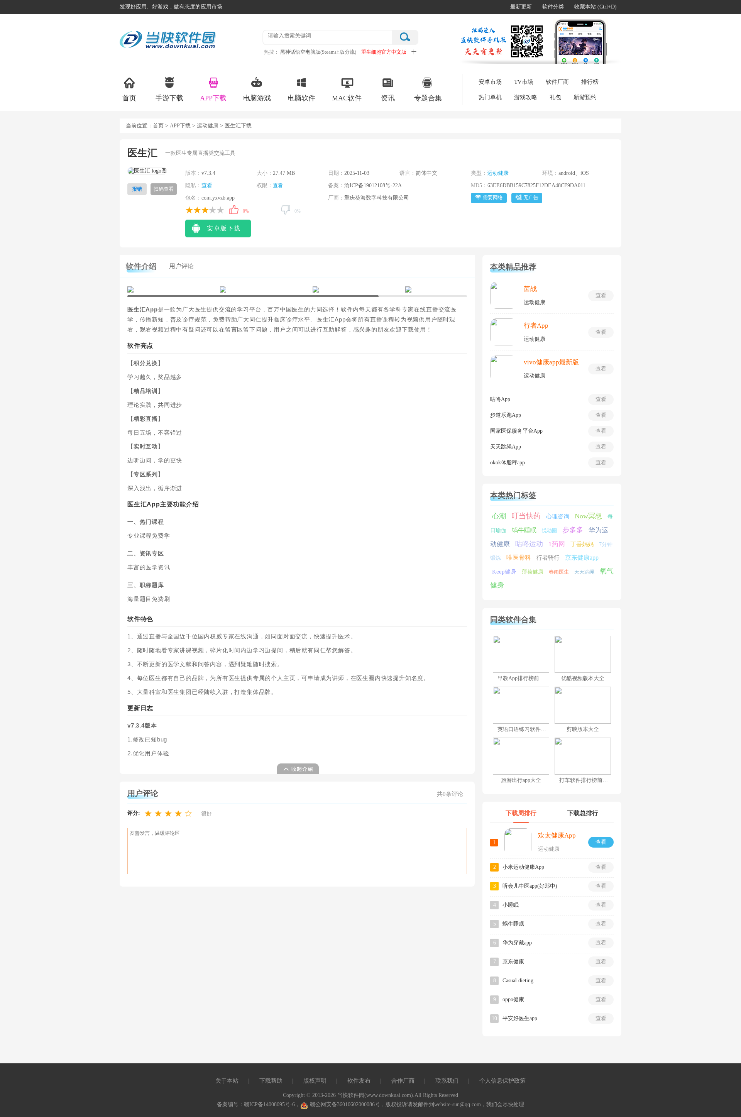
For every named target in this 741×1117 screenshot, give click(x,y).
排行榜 (590, 82)
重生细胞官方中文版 (383, 52)
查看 (206, 185)
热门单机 (490, 97)
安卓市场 (490, 82)
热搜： (271, 52)
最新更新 (521, 7)
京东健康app (582, 557)
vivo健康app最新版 (551, 362)
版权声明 (315, 1081)
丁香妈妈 (582, 544)
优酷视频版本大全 (582, 678)
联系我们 (446, 1081)
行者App (536, 325)
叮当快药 (526, 516)
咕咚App (500, 399)
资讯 (388, 98)
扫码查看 (164, 189)
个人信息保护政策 (502, 1081)
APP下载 (213, 98)
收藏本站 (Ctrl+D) (595, 7)
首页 (129, 98)
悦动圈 (549, 530)
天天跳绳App (505, 447)
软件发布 (358, 1081)
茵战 (530, 289)
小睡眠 (510, 905)
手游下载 (169, 98)
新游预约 (585, 97)
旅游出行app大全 (521, 780)
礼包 (555, 97)
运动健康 (207, 126)
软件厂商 (557, 82)
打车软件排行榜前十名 (586, 780)
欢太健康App (557, 835)
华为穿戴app (517, 943)
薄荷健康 (532, 572)
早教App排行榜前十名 (523, 678)
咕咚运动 (529, 544)
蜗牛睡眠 (524, 530)
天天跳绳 (584, 572)
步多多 (572, 530)
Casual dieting (517, 980)
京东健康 (513, 962)
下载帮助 (271, 1081)
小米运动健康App (523, 867)
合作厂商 (402, 1081)
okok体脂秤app (507, 462)
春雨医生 (559, 572)
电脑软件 (301, 98)
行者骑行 (548, 558)
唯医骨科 (518, 557)
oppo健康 (513, 999)
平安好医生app (519, 1018)
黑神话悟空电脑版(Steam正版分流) (318, 52)
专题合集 (428, 98)
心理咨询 (557, 516)
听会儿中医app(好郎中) (529, 886)
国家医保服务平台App (516, 431)
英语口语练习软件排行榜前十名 (535, 729)
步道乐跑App (505, 415)
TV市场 (523, 82)
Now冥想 (588, 516)
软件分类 (553, 7)
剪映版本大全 (583, 729)
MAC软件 (347, 98)
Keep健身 (504, 572)
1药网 (556, 544)
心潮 (499, 516)
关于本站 (227, 1081)
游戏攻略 (525, 97)
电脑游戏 (257, 98)
